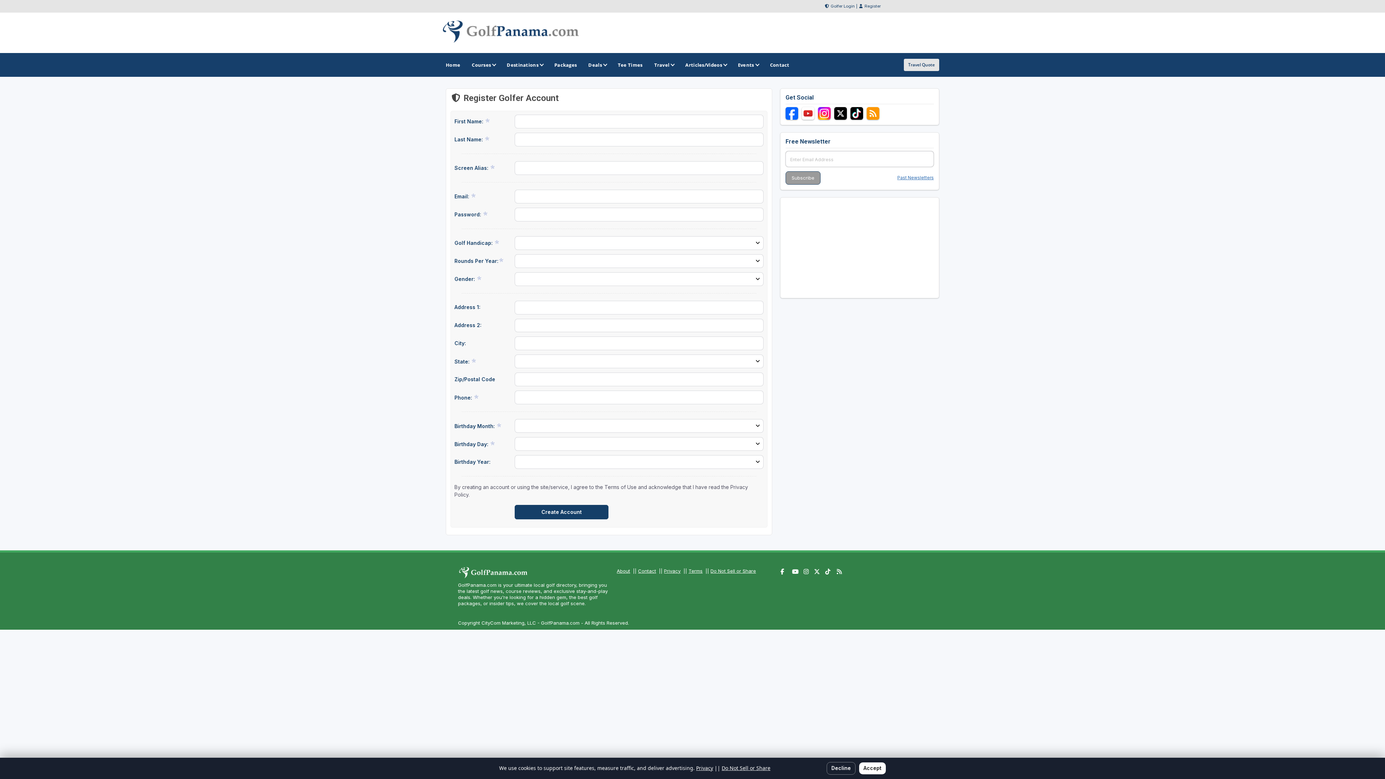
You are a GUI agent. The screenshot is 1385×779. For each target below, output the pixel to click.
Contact (647, 571)
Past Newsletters (915, 177)
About (623, 571)
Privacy (672, 571)
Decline (841, 768)
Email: (462, 196)
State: (462, 361)
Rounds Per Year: (476, 261)
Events (746, 65)
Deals (595, 65)
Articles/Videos (703, 65)
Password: (468, 214)
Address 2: (468, 325)
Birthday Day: (472, 444)
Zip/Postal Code (474, 379)
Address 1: (467, 307)
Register (873, 6)
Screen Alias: (472, 168)
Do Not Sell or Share (733, 571)
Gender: (465, 279)
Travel (662, 65)
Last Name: (469, 139)
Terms (696, 571)
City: (460, 343)
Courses (481, 65)
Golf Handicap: (474, 243)
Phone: (464, 398)
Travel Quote (921, 65)
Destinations (522, 65)
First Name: (469, 121)
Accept (872, 768)
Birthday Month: (475, 426)
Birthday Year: (472, 462)
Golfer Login (843, 6)
